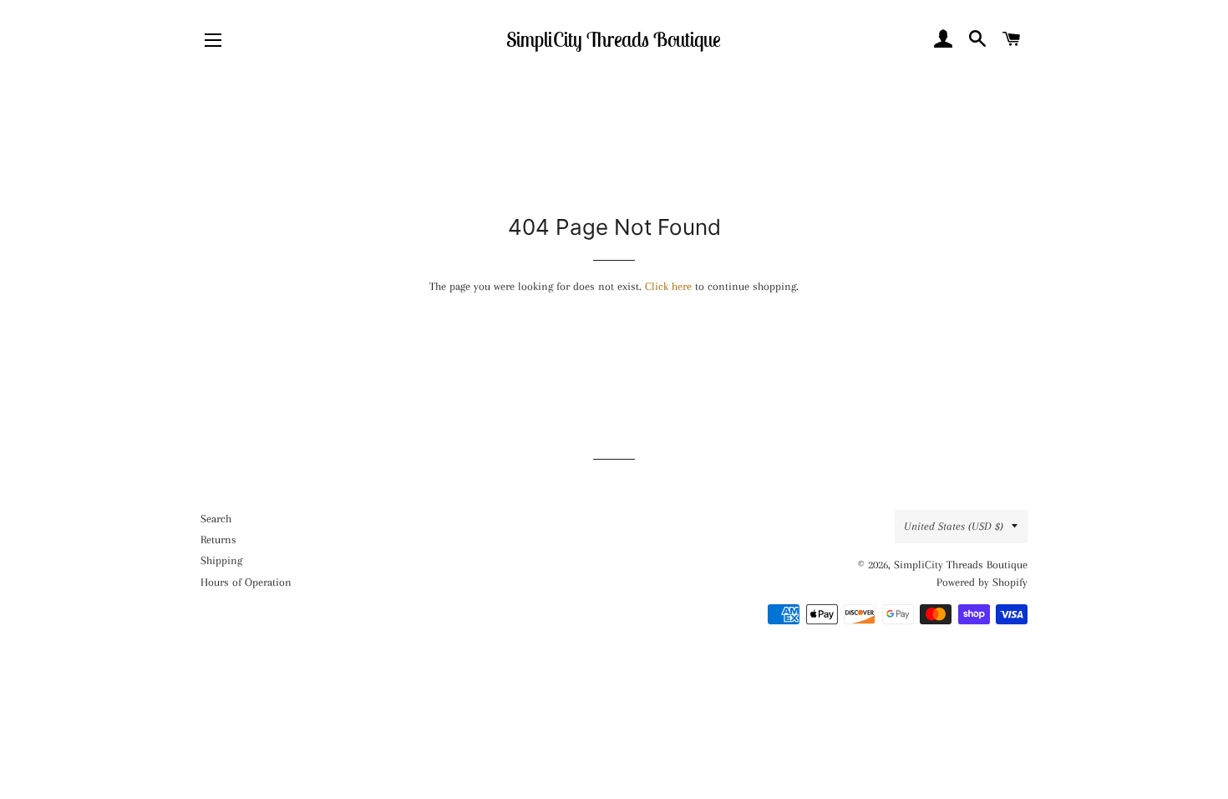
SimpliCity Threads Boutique (613, 39)
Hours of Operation (246, 582)
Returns (218, 539)
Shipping (221, 560)
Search (215, 518)
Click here (668, 286)
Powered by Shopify (982, 582)
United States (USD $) (953, 526)
